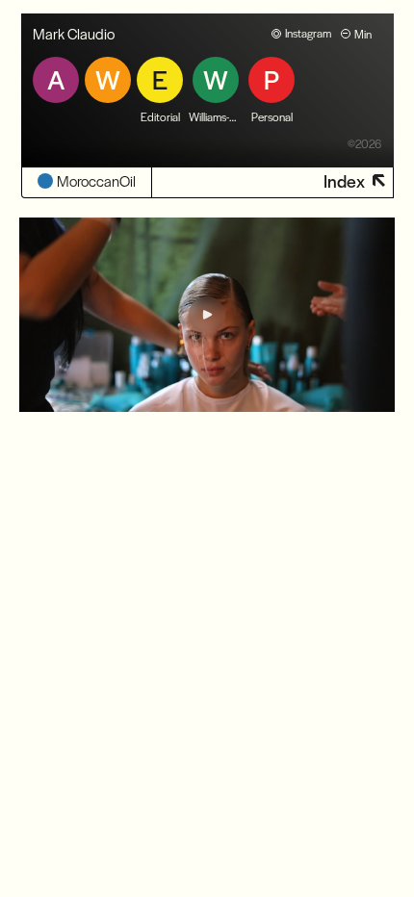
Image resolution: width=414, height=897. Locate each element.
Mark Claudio (74, 33)
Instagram (308, 33)
